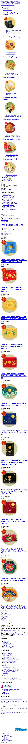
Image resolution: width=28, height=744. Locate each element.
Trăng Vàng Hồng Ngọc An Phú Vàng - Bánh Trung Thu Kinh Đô (14, 318)
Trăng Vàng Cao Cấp (8, 196)
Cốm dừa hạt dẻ (10, 73)
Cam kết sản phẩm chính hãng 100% (10, 1)
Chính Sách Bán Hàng (9, 658)
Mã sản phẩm (4, 235)
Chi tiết (2, 266)
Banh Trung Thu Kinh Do (16, 699)
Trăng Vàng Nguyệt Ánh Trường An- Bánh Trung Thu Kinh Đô (14, 579)
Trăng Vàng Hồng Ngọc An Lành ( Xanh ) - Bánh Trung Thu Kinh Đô (14, 433)
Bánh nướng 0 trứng (10, 57)
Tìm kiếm (3, 217)
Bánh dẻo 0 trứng (9, 77)
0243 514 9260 (4, 221)
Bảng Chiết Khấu (7, 656)
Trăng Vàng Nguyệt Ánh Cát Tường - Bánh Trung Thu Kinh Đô (13, 551)
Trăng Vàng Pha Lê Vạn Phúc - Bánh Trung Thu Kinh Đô (13, 404)
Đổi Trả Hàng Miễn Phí (9, 671)
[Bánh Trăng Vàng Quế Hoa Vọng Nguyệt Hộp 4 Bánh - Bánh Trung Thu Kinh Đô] (10, 457)
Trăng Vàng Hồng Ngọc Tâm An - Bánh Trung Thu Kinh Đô (14, 261)
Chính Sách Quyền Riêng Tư (10, 662)
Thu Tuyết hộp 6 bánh (11, 175)
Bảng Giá (5, 739)
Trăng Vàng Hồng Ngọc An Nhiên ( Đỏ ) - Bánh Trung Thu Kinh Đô (13, 521)
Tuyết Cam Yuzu (10, 176)
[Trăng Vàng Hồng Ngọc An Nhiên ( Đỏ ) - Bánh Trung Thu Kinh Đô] (10, 516)
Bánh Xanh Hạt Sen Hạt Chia (13, 116)
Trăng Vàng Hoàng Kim (12, 155)
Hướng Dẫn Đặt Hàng (9, 647)
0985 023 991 (8, 218)
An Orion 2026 (15, 712)
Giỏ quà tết (8, 712)
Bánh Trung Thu (7, 644)
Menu (2, 183)
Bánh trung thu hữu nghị (6, 708)
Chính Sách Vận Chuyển (9, 661)
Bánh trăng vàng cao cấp (11, 139)
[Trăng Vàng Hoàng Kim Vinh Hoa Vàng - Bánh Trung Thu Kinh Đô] (10, 341)
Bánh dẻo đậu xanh (11, 93)
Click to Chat (4, 742)
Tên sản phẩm (4, 234)
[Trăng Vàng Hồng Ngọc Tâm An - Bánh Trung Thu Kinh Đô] (10, 256)
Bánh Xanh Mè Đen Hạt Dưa (13, 115)
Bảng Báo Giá (7, 654)
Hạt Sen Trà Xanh (10, 54)
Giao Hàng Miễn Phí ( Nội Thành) (11, 669)
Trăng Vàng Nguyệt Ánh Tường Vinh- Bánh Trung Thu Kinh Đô (13, 607)
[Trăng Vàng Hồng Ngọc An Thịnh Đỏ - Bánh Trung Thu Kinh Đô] (10, 284)
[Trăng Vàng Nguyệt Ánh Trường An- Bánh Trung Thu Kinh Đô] (10, 575)
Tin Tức (5, 645)
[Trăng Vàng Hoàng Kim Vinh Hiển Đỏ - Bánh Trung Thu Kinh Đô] (10, 370)
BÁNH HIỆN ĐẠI (7, 195)
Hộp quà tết (3, 712)
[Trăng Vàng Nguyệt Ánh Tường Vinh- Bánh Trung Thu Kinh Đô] (10, 603)
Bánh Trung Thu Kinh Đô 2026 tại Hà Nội (9, 701)
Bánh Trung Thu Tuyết (9, 197)
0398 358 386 (16, 218)
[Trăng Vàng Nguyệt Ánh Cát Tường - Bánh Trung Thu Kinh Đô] (10, 545)
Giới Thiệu (6, 642)
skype (11, 678)
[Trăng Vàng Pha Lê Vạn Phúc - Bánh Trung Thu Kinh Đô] (10, 400)
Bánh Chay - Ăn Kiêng (9, 202)
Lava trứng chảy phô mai (12, 135)
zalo (14, 678)
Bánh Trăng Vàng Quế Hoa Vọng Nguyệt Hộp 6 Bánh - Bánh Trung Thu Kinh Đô (14, 492)
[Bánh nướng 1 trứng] (9, 51)
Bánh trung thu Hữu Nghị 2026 (17, 708)
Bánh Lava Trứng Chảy (11, 119)
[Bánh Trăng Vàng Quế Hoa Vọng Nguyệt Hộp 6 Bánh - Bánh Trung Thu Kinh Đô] (10, 486)
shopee (8, 678)
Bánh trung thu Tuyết (10, 159)
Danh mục (3, 237)
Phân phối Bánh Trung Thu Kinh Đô (8, 705)
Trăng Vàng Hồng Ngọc (12, 156)
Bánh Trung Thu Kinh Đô (6, 699)
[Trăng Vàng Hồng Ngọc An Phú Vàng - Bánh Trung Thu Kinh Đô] (10, 313)
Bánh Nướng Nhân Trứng (10, 203)
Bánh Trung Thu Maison (9, 209)
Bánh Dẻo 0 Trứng (8, 207)
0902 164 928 (4, 220)
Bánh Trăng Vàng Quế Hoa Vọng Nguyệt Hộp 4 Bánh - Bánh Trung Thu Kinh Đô (14, 462)
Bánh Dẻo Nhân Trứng (9, 206)
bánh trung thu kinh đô (17, 634)
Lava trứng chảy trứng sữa (13, 136)
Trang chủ (6, 641)
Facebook (3, 678)
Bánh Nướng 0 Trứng (9, 205)
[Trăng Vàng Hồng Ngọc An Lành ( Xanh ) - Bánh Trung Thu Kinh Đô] (10, 427)
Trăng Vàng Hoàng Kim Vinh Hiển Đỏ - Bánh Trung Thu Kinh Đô (13, 376)
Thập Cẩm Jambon (11, 52)
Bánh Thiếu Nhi (7, 200)
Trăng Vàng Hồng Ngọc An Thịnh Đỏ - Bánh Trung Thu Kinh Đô (12, 289)
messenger (19, 679)
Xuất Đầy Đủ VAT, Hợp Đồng (10, 670)
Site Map (5, 673)
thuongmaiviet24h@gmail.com (12, 630)
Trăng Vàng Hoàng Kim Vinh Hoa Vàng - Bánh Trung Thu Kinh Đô (12, 346)
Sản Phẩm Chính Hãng (9, 667)
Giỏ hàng (3, 189)
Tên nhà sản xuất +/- (6, 233)
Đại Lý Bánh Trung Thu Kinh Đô (11, 659)
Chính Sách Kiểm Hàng (9, 657)
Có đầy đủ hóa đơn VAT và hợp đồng (10, 3)
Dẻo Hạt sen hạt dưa (11, 95)
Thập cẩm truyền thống (12, 74)
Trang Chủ (6, 228)
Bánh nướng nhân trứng (11, 37)
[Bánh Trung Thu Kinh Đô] (7, 5)
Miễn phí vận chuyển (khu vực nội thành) (11, 2)
